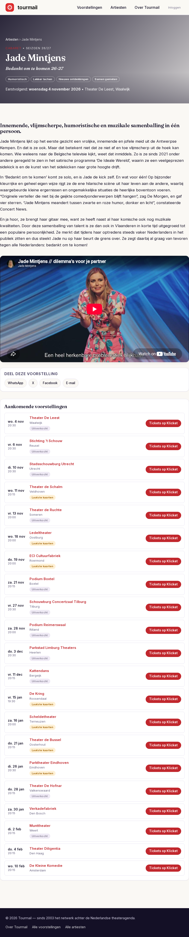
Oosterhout (38, 744)
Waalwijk (36, 423)
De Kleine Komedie (46, 866)
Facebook (50, 383)
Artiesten (118, 7)
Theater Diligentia (45, 849)
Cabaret (13, 48)
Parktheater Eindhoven (49, 763)
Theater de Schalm (46, 487)
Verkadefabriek (43, 809)
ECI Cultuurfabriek (45, 556)
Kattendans (39, 671)
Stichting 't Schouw (46, 441)
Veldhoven (37, 491)
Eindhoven (37, 767)
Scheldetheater (43, 717)
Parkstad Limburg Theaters (53, 648)
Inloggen (174, 7)
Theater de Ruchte (46, 510)
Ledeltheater (41, 533)
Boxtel (34, 583)
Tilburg (35, 606)
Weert (34, 830)
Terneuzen (37, 721)
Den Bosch (37, 813)
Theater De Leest (44, 418)
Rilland (34, 629)
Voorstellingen (89, 7)
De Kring (37, 694)
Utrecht (35, 468)
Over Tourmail (147, 7)
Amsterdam (38, 870)
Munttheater (40, 826)
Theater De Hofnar (46, 786)
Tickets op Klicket (163, 423)
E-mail (70, 383)
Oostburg (36, 537)
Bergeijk (35, 675)
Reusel (34, 445)
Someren (36, 514)
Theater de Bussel (45, 740)
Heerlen (35, 652)
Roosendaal (38, 698)
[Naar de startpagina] (25, 7)
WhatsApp (15, 383)
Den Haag (37, 853)
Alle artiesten (75, 927)
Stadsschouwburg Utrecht (52, 464)
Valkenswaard (40, 790)
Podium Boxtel (42, 579)
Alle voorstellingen (46, 927)
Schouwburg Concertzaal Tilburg (58, 602)
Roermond (37, 560)
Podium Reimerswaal (48, 625)
